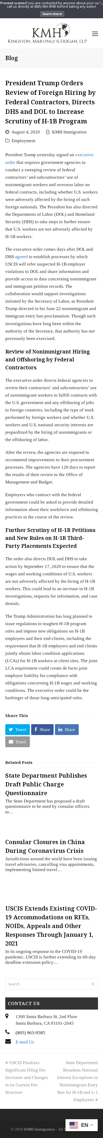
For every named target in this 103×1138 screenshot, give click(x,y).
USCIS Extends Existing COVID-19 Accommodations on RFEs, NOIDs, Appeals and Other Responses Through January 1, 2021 (51, 925)
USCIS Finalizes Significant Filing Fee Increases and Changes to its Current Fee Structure (26, 1077)
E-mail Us (25, 1042)
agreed (21, 256)
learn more (52, 13)
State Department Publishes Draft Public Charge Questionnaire (46, 784)
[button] (17, 729)
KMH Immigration (69, 132)
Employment (23, 140)
